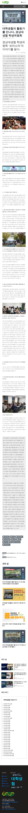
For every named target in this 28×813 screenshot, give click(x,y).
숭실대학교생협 (6, 732)
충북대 (15, 775)
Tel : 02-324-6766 (6, 804)
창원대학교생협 (6, 744)
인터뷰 (6, 542)
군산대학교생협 (6, 716)
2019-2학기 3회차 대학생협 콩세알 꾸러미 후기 (13, 624)
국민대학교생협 (6, 714)
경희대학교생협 (6, 712)
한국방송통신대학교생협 (8, 753)
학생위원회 (19, 536)
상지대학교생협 (6, 727)
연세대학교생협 (6, 734)
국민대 (19, 775)
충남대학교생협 (6, 746)
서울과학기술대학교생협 (8, 730)
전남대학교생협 (6, 737)
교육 (17, 787)
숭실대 (13, 787)
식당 (21, 786)
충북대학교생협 (6, 748)
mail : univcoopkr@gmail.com (9, 809)
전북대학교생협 (6, 739)
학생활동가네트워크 (15, 542)
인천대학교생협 (6, 735)
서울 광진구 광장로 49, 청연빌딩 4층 (10, 802)
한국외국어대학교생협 (8, 750)
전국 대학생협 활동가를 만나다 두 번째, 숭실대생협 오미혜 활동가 (14, 645)
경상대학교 (7, 544)
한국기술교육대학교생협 (8, 755)
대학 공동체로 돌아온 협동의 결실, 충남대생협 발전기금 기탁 (20, 674)
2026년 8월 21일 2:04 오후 (19, 669)
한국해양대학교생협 (7, 752)
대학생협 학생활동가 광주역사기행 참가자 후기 (13, 603)
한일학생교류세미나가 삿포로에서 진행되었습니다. (20, 682)
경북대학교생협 (6, 709)
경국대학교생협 (6, 707)
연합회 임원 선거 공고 (11, 557)
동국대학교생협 (6, 719)
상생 (14, 539)
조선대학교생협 (6, 743)
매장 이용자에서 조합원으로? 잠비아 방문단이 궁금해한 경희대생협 (20, 666)
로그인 (24, 2)
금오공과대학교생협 (7, 718)
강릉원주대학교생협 (7, 703)
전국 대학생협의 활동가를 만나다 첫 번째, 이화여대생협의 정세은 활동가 (13, 582)
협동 (19, 539)
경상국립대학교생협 (7, 711)
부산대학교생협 (6, 725)
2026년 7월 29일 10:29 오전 (19, 678)
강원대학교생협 (6, 705)
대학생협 (6, 536)
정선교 (16, 668)
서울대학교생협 (6, 728)
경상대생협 (7, 539)
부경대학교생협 (6, 723)
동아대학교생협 (6, 721)
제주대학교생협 (6, 741)
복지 (13, 536)
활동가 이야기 (4, 25)
